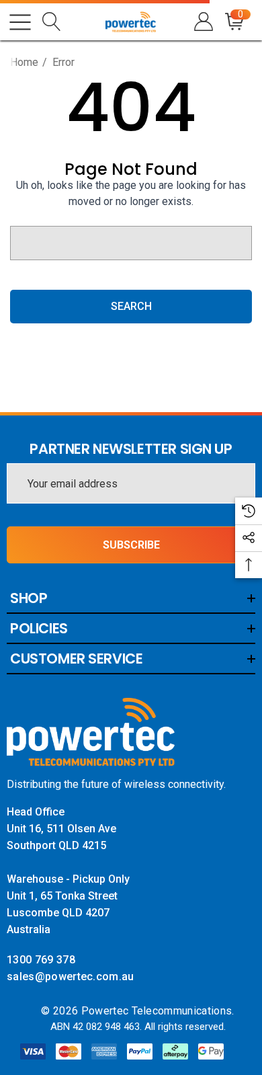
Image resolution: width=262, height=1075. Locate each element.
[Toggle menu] (20, 22)
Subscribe (131, 545)
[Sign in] (202, 22)
